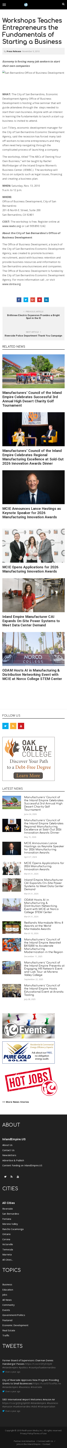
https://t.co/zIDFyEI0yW (38, 1363)
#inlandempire (10, 1367)
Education (7, 1289)
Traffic (5, 1335)
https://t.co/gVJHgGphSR (16, 1403)
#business (24, 1387)
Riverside (7, 1208)
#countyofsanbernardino (42, 1367)
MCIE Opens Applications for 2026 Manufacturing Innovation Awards (30, 569)
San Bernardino (10, 1213)
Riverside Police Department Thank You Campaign (33, 335)
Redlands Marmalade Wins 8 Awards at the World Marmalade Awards (43, 926)
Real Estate (8, 1330)
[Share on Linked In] (46, 299)
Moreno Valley (10, 1223)
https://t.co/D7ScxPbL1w (47, 1383)
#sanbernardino (22, 1406)
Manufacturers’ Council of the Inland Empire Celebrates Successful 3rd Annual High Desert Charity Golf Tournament (32, 399)
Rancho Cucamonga (13, 1229)
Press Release (14, 51)
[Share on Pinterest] (39, 299)
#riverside (36, 1387)
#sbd (34, 1406)
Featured (7, 1320)
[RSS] (13, 726)
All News (7, 1299)
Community (8, 1304)
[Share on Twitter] (26, 299)
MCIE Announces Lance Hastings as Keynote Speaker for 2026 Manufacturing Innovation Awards (31, 513)
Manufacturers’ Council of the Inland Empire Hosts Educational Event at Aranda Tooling (43, 990)
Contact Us (8, 1150)
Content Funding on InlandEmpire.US (22, 1165)
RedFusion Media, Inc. (32, 1430)
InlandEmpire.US (14, 1139)
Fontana (6, 1218)
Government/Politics (13, 1315)
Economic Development (15, 1325)
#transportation (46, 1406)
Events (6, 1310)
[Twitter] (5, 726)
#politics (23, 1367)
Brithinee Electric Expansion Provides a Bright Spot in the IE (33, 317)
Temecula (7, 1249)
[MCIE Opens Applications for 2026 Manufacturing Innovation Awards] (33, 546)
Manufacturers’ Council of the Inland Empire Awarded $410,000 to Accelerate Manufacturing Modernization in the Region (43, 945)
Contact (46, 1444)
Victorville (7, 1244)
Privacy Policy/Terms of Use (33, 1433)
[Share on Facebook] (19, 299)
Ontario (6, 1234)
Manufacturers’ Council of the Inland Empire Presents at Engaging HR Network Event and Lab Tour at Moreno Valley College (44, 968)
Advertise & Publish (13, 1160)
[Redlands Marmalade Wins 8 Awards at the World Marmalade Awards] (11, 927)
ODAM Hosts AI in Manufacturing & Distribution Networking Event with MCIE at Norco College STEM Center (32, 674)
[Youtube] (21, 726)
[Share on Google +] (32, 299)
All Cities (8, 1203)
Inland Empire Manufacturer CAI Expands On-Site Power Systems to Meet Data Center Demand (31, 621)
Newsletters (9, 1155)
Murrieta (7, 1254)
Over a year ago (12, 1371)
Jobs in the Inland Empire (29, 1444)
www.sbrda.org (11, 284)
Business (7, 1284)
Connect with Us (45, 1441)
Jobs (4, 1294)
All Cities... (7, 1259)
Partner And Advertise (24, 1441)
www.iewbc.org (11, 226)
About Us (7, 1145)
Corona (6, 1239)
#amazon (7, 1406)
